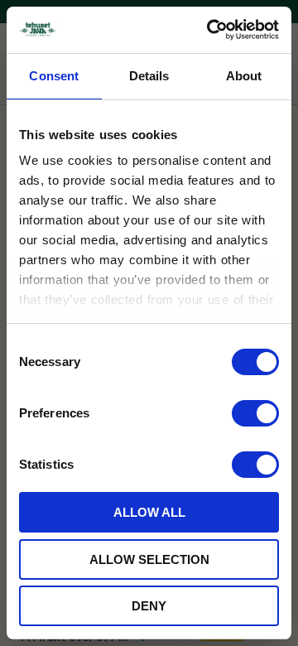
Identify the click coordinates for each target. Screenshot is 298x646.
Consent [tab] (54, 76)
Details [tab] (149, 76)
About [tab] (244, 76)
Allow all (149, 512)
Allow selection (149, 559)
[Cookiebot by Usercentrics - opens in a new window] (210, 30)
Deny (149, 606)
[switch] (255, 413)
